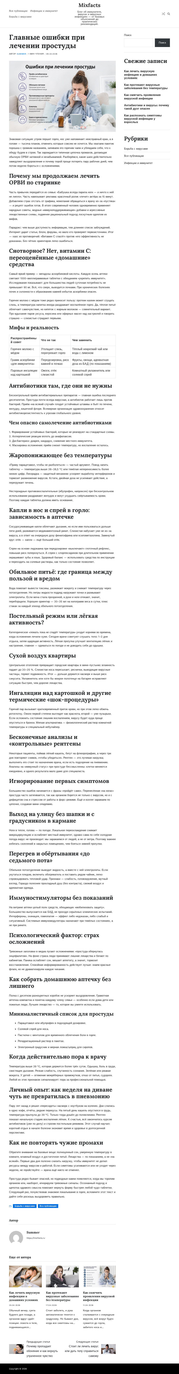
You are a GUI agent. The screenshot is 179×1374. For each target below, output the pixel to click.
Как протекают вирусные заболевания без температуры (62, 1296)
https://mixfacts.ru (36, 1238)
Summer (21, 54)
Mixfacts (89, 5)
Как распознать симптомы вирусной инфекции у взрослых (143, 119)
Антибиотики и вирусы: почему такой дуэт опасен (146, 107)
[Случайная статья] (163, 13)
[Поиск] (168, 14)
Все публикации (18, 10)
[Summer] (16, 1238)
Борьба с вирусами (20, 16)
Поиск (127, 35)
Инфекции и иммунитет (44, 10)
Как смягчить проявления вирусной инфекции (99, 1296)
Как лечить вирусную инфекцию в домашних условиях (24, 1296)
